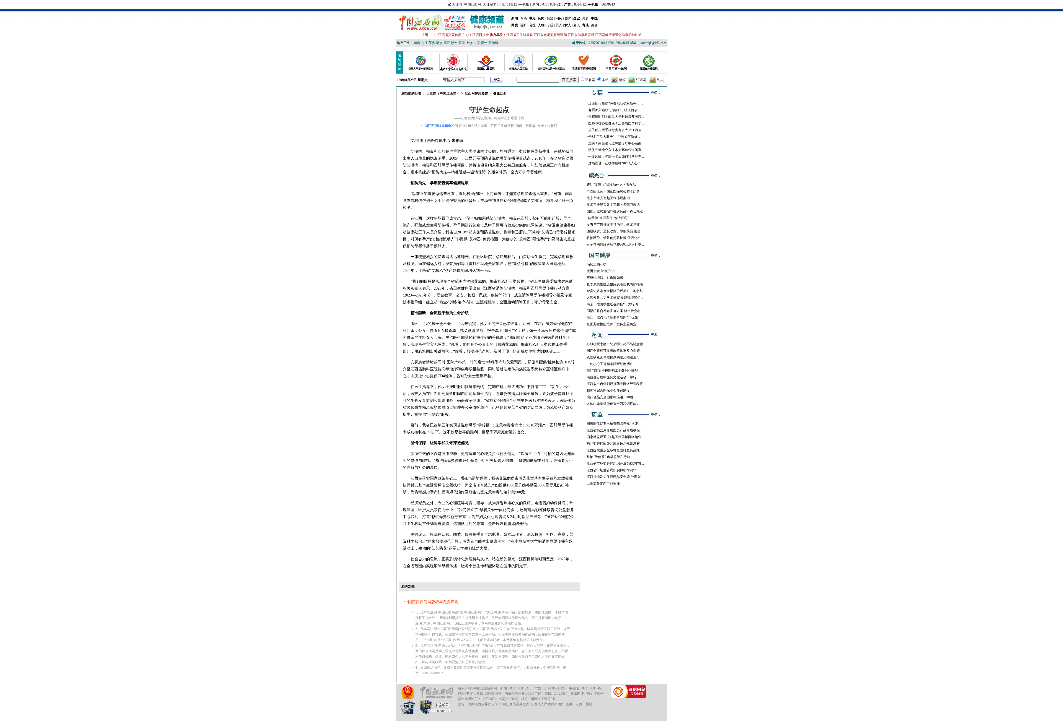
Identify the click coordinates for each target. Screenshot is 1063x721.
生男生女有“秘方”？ (601, 271)
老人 (576, 25)
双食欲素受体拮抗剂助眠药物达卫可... (614, 357)
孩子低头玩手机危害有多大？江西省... (616, 130)
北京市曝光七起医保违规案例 (608, 198)
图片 (567, 18)
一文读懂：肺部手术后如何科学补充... (616, 156)
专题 (550, 25)
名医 (532, 25)
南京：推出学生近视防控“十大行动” (613, 304)
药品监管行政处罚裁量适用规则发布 (613, 444)
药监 (550, 18)
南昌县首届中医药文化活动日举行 (611, 377)
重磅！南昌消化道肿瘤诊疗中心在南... (616, 143)
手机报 (524, 4)
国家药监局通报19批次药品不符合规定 (615, 211)
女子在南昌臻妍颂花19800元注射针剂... (615, 244)
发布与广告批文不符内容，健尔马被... (614, 225)
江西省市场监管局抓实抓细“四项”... (612, 470)
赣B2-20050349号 (488, 694)
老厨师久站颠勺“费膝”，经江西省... (614, 110)
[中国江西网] (436, 692)
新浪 (622, 80)
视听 (523, 25)
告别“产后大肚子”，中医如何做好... (614, 137)
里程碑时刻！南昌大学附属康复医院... (616, 117)
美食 (585, 18)
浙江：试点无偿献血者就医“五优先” (613, 317)
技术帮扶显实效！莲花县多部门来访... (614, 205)
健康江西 (500, 93)
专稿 (523, 18)
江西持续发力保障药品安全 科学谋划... (615, 477)
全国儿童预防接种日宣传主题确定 (611, 324)
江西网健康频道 (476, 93)
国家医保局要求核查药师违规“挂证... (613, 424)
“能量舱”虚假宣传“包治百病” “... (610, 218)
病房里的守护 (597, 264)
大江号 (503, 4)
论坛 (660, 80)
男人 (559, 25)
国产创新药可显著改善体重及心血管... (614, 351)
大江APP (489, 4)
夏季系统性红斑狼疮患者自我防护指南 (615, 284)
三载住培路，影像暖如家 (605, 278)
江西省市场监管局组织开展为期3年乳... (615, 463)
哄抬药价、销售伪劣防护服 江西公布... (615, 238)
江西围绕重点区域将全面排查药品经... (614, 450)
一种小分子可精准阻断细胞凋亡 (610, 364)
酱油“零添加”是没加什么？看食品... (612, 185)
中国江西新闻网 (485, 688)
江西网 (641, 80)
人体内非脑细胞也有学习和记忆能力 (613, 404)
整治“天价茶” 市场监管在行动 (608, 457)
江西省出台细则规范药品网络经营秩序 (615, 384)
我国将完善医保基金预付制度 (608, 390)
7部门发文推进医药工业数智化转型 (612, 371)
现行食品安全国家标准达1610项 (610, 397)
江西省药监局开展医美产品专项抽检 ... (615, 430)
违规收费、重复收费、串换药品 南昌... (615, 231)
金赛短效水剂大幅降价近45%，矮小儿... (616, 291)
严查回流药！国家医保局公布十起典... (614, 191)
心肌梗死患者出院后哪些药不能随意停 (615, 344)
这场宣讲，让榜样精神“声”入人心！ (614, 163)
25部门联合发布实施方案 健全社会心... (615, 311)
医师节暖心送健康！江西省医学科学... (616, 123)
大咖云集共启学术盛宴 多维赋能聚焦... (615, 298)
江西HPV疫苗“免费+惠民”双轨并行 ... (615, 103)
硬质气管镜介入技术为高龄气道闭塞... (616, 150)
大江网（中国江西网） (443, 93)
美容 (594, 25)
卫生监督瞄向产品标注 (603, 483)
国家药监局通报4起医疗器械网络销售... (615, 437)
